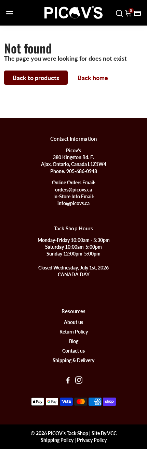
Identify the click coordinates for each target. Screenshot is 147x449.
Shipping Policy (57, 440)
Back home (93, 77)
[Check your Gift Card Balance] (137, 13)
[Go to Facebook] (68, 381)
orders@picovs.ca (73, 189)
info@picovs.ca (73, 203)
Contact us (73, 351)
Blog (73, 341)
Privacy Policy (92, 440)
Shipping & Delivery (73, 360)
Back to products (36, 77)
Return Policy (73, 332)
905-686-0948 (81, 171)
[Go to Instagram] (79, 381)
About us (73, 322)
